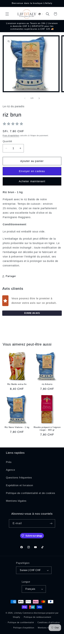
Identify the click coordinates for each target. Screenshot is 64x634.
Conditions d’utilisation (49, 622)
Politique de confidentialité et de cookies (30, 493)
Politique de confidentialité (21, 622)
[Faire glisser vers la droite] (39, 98)
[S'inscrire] (51, 523)
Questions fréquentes (19, 477)
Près (9, 462)
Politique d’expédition (23, 628)
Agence (10, 469)
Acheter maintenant (32, 181)
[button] (7, 14)
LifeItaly (18, 613)
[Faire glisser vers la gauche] (25, 98)
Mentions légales (16, 500)
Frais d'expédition (11, 136)
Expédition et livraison (19, 485)
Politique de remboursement (37, 617)
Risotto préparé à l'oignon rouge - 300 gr (47, 428)
